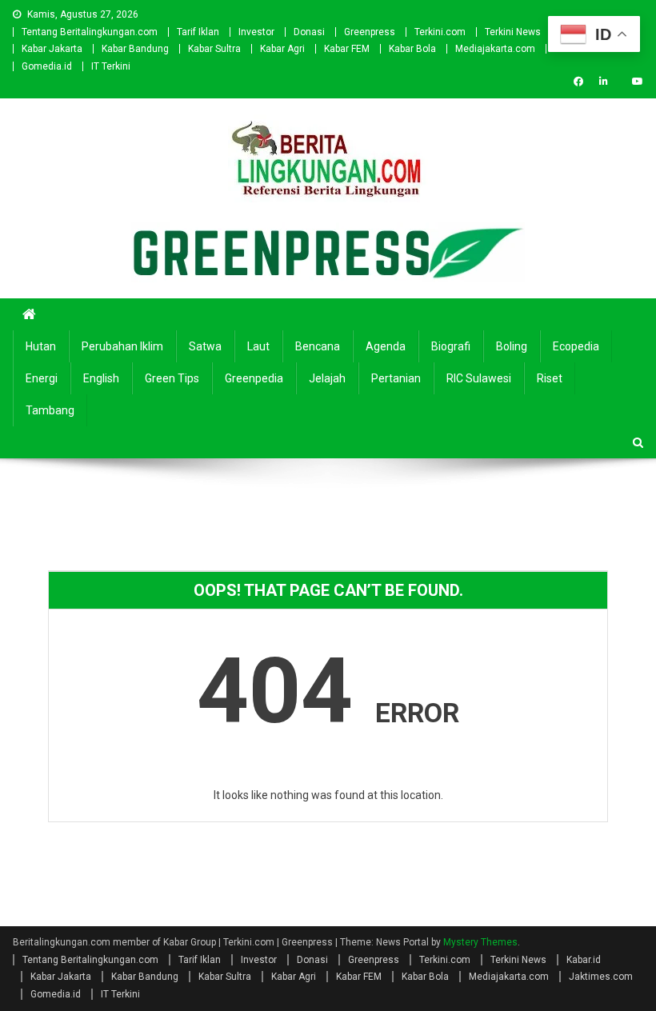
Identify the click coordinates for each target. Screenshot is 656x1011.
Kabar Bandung (135, 48)
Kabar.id (583, 959)
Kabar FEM (347, 48)
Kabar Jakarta (52, 48)
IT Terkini (110, 66)
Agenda (386, 346)
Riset (549, 378)
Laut (258, 346)
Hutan (41, 346)
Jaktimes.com (601, 976)
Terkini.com (440, 32)
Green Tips (172, 378)
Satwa (205, 346)
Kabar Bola (412, 48)
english (101, 378)
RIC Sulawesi (478, 378)
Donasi (309, 32)
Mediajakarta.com (495, 48)
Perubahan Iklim (122, 346)
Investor (256, 32)
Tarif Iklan (198, 32)
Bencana (317, 346)
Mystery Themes (480, 942)
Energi (42, 378)
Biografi (450, 346)
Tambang (50, 410)
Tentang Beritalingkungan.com (90, 32)
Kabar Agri (282, 48)
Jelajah (327, 378)
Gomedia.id (47, 66)
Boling (511, 346)
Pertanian (396, 378)
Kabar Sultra (214, 48)
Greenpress (369, 32)
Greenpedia (254, 378)
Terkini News (513, 32)
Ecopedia (576, 346)
